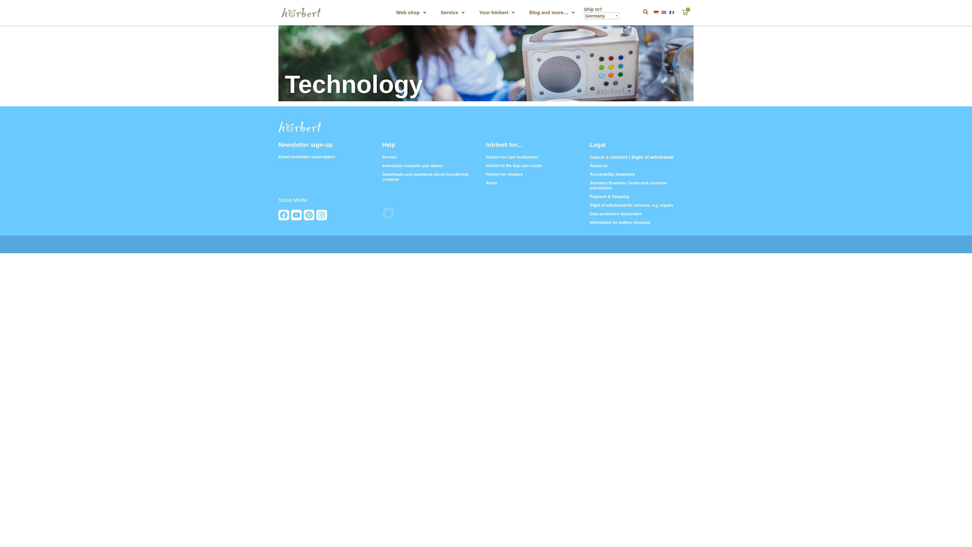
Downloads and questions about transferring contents (425, 177)
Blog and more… (548, 12)
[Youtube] (296, 215)
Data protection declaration (616, 214)
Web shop (408, 12)
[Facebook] (283, 215)
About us (599, 166)
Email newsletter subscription (306, 157)
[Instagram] (321, 215)
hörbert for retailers (504, 174)
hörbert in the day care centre (514, 166)
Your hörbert (493, 12)
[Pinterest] (309, 215)
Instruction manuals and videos (412, 166)
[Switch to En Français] (672, 12)
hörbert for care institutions (512, 157)
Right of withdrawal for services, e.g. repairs (631, 205)
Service (449, 12)
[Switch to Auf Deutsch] (656, 12)
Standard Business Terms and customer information (628, 185)
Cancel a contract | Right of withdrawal (632, 157)
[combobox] (601, 15)
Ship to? (593, 9)
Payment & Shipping (609, 196)
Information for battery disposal (620, 222)
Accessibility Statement (612, 174)
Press (491, 183)
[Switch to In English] (664, 12)
